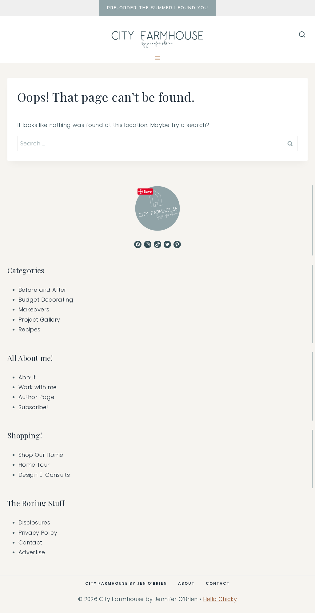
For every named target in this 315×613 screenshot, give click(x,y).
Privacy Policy (37, 532)
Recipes (29, 329)
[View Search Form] (302, 34)
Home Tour (34, 465)
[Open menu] (157, 58)
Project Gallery (39, 319)
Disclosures (34, 522)
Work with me (37, 387)
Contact (30, 542)
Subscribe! (33, 407)
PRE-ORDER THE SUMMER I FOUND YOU (157, 8)
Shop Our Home (40, 455)
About (27, 377)
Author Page (36, 397)
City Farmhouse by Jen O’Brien (126, 583)
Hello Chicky (220, 599)
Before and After (42, 290)
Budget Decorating (45, 299)
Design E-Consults (44, 475)
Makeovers (33, 309)
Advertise (31, 552)
